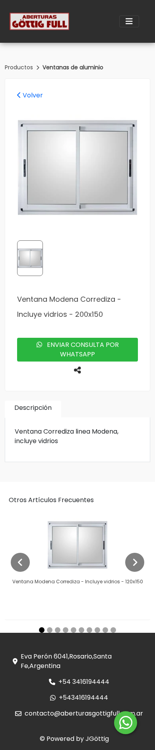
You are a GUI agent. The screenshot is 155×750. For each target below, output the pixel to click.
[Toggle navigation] (129, 21)
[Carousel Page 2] (49, 630)
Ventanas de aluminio (73, 67)
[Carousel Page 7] (89, 630)
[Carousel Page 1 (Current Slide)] (42, 630)
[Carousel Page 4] (65, 630)
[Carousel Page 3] (57, 630)
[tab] (33, 409)
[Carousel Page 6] (81, 630)
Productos (20, 67)
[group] (77, 167)
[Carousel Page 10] (113, 630)
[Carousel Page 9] (105, 630)
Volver (32, 95)
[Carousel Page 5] (73, 630)
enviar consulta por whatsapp (80, 349)
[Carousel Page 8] (97, 630)
